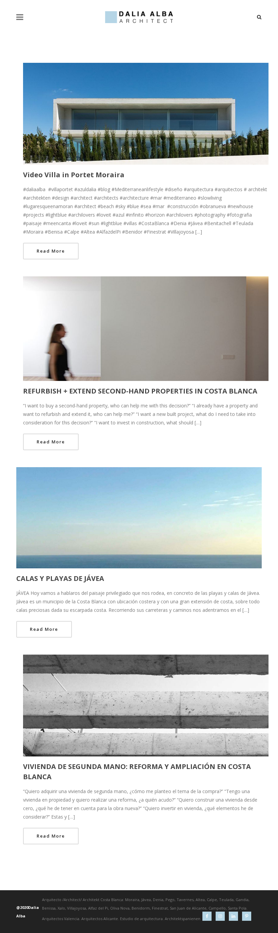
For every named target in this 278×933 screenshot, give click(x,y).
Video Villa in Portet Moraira (73, 174)
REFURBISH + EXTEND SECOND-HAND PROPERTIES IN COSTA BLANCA (140, 391)
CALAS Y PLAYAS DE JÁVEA (60, 578)
